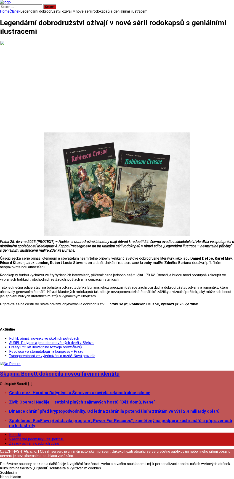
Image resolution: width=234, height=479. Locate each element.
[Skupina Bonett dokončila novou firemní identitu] (10, 364)
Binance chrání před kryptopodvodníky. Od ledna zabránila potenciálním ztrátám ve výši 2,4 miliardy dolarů (114, 411)
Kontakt (15, 435)
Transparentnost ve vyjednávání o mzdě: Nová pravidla (52, 356)
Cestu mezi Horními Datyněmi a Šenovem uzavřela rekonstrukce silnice (79, 392)
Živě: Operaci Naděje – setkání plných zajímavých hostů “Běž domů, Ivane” (82, 402)
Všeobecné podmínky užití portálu (36, 439)
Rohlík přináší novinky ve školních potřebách (44, 338)
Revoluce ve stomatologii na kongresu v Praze (46, 351)
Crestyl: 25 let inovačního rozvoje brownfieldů (45, 347)
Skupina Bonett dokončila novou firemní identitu (60, 374)
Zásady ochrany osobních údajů (34, 443)
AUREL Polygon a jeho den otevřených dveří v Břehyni (51, 343)
